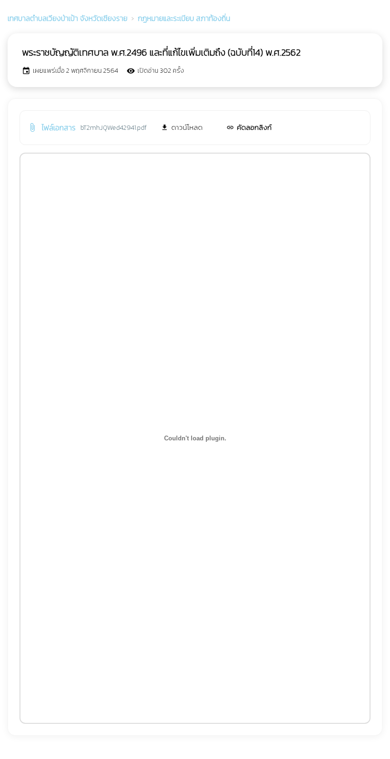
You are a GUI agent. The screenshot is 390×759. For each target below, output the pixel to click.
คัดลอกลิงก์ (249, 127)
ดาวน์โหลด (182, 127)
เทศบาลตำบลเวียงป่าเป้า (67, 18)
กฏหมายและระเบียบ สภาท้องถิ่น (184, 18)
